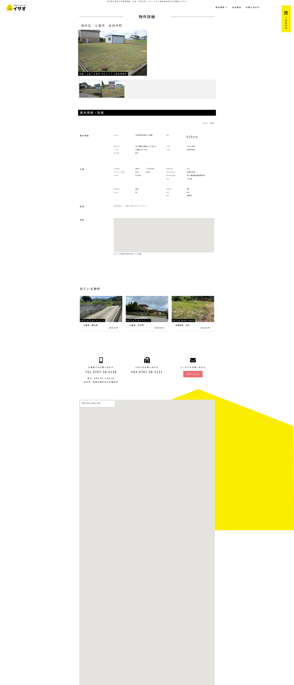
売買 (81, 74)
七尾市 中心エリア (103, 74)
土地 (88, 74)
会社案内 (236, 7)
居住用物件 (121, 74)
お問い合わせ (253, 7)
